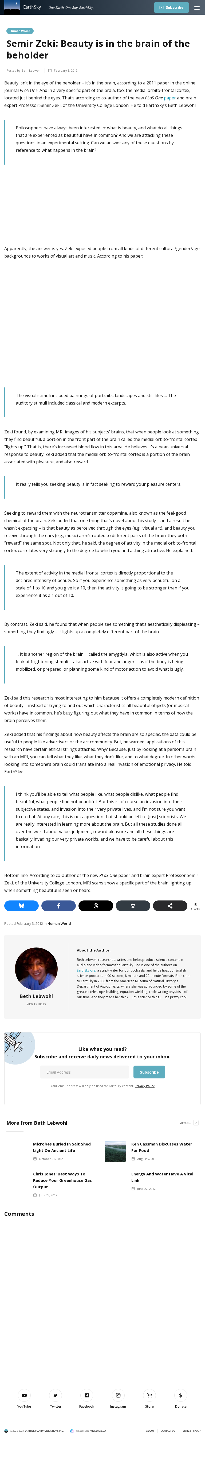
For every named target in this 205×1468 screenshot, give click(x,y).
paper (170, 98)
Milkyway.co (98, 1430)
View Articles (36, 1004)
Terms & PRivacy (191, 1430)
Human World (20, 31)
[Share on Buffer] (133, 905)
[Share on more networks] (170, 905)
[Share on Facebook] (58, 905)
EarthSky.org (86, 970)
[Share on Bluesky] (21, 905)
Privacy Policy (145, 1086)
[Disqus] (102, 1298)
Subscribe (175, 7)
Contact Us (168, 1430)
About (150, 1430)
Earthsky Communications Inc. (44, 1430)
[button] (197, 7)
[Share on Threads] (95, 905)
